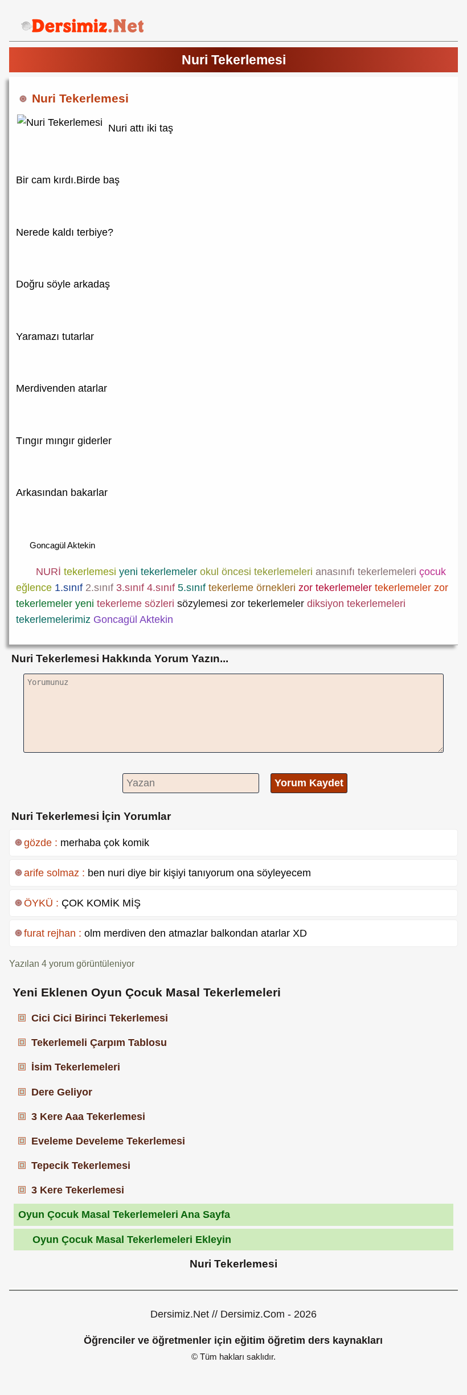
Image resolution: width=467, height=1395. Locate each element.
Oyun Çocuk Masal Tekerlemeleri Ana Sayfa (124, 1214)
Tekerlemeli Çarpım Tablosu (99, 1042)
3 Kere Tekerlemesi (77, 1190)
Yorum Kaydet (309, 783)
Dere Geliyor (61, 1092)
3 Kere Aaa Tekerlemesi (88, 1116)
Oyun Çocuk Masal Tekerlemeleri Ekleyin (131, 1239)
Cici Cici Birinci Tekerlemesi (99, 1018)
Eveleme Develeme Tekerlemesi (108, 1141)
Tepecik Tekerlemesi (80, 1165)
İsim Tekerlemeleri (75, 1067)
